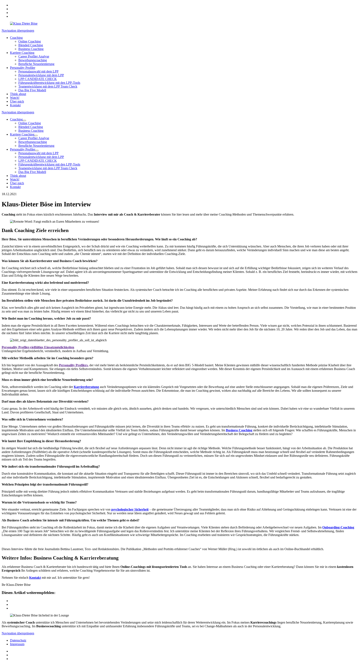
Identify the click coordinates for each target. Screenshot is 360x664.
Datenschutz (18, 640)
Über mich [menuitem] (17, 183)
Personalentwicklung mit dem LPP (41, 75)
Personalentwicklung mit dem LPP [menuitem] (41, 157)
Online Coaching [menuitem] (29, 123)
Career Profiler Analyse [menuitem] (33, 138)
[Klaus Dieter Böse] (24, 23)
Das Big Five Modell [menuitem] (32, 172)
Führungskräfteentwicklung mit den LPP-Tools (49, 82)
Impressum (17, 644)
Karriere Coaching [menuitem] (22, 134)
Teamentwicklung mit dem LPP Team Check (47, 86)
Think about (18, 94)
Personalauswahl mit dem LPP (38, 71)
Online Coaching (29, 41)
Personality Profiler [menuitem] (22, 149)
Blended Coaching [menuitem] (30, 127)
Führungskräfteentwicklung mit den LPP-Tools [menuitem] (49, 164)
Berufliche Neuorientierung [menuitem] (36, 145)
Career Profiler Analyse (33, 56)
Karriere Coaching (22, 52)
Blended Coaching (30, 45)
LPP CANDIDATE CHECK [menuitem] (37, 160)
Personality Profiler (22, 67)
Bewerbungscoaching (32, 60)
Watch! (14, 97)
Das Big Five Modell (32, 90)
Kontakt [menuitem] (15, 187)
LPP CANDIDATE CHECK (37, 79)
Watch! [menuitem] (14, 179)
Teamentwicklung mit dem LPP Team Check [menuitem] (47, 168)
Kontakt (15, 105)
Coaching (16, 37)
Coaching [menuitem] (16, 119)
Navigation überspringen (18, 30)
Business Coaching (31, 49)
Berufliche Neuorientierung (36, 64)
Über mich (17, 101)
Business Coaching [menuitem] (31, 130)
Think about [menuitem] (18, 175)
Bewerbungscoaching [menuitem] (32, 142)
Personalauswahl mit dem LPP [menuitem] (38, 153)
